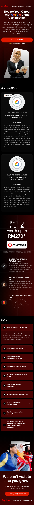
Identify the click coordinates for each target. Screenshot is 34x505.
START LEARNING (17, 40)
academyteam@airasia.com (17, 494)
